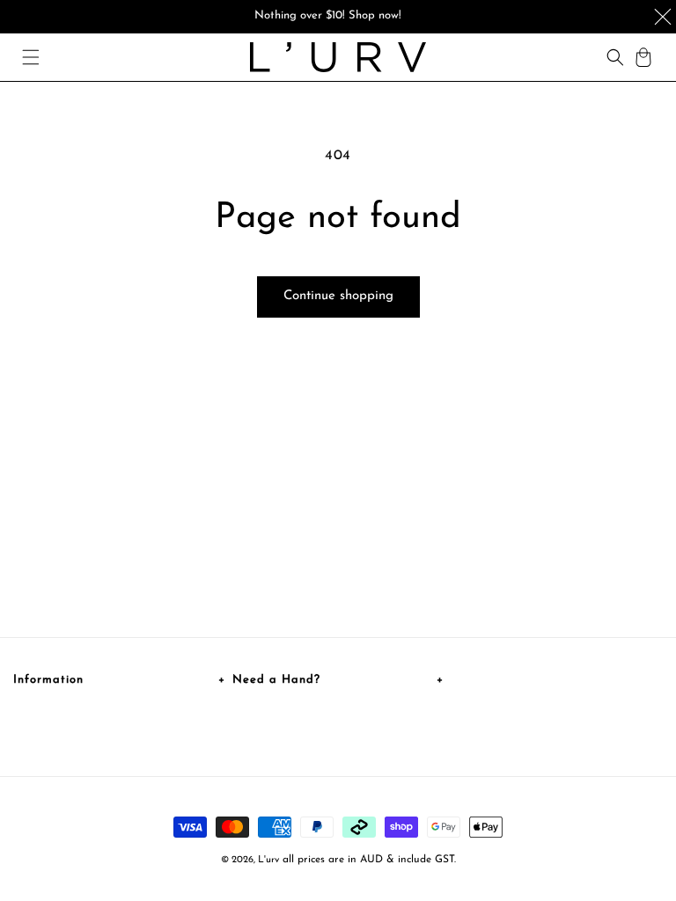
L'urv (268, 860)
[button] (31, 57)
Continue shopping (338, 296)
